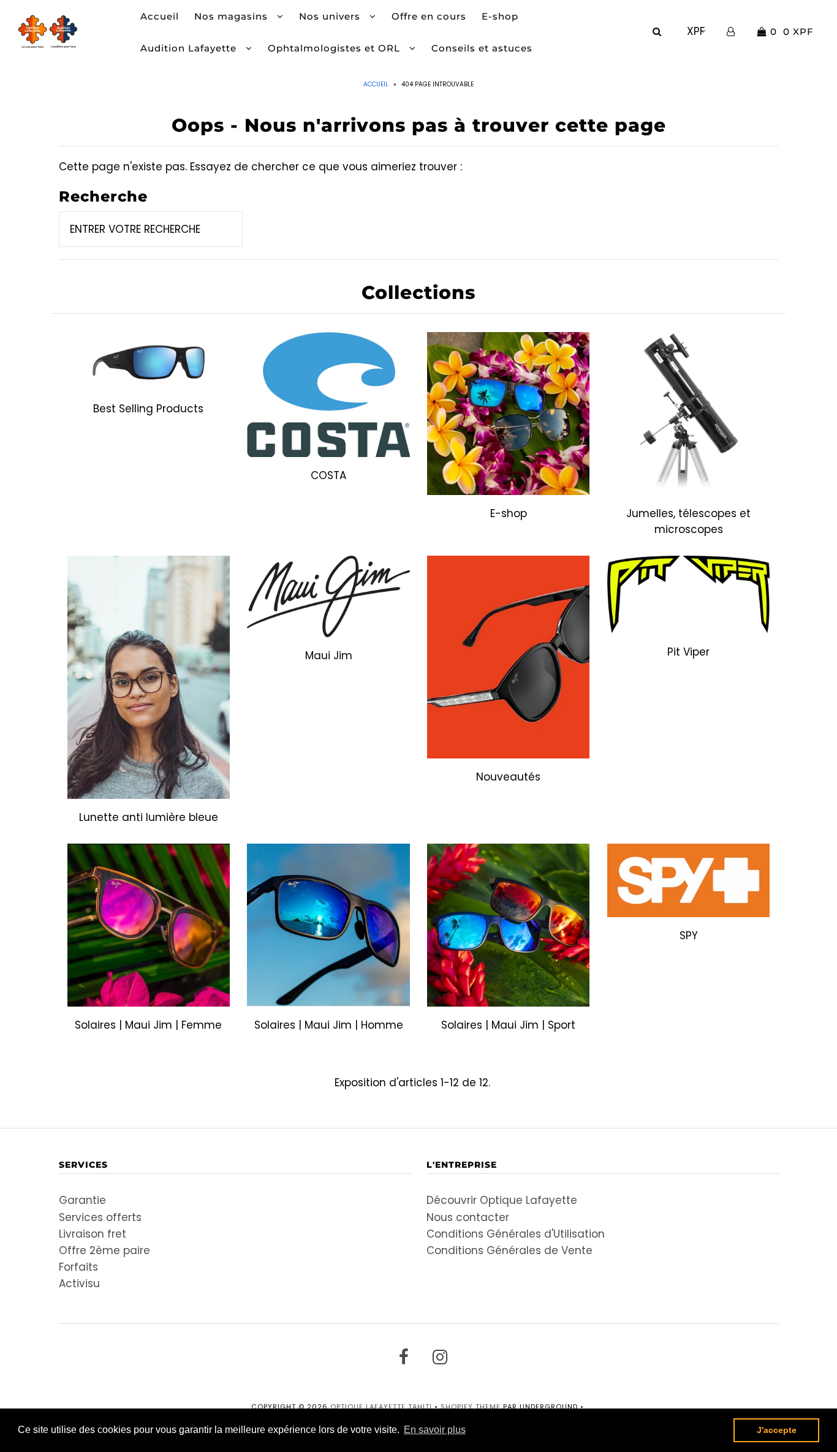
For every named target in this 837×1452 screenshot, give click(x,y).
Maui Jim (328, 655)
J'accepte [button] (777, 1430)
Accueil (159, 16)
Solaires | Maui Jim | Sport (508, 1025)
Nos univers (331, 16)
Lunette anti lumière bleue (148, 817)
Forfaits (78, 1267)
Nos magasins (232, 16)
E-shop (500, 16)
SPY (689, 935)
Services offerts (100, 1217)
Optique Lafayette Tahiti (381, 1407)
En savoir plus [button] (435, 1429)
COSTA (328, 475)
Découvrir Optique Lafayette (501, 1200)
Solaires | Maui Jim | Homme (328, 1025)
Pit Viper (688, 652)
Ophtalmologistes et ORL (335, 48)
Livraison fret (92, 1234)
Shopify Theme (471, 1407)
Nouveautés (508, 776)
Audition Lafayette (190, 48)
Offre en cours (429, 16)
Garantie (82, 1200)
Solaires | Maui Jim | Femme (148, 1025)
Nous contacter (467, 1217)
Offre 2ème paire (104, 1250)
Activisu (79, 1283)
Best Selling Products (148, 408)
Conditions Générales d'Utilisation (515, 1234)
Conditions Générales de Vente (509, 1250)
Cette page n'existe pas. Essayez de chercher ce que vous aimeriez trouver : (260, 166)
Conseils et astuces (481, 48)
